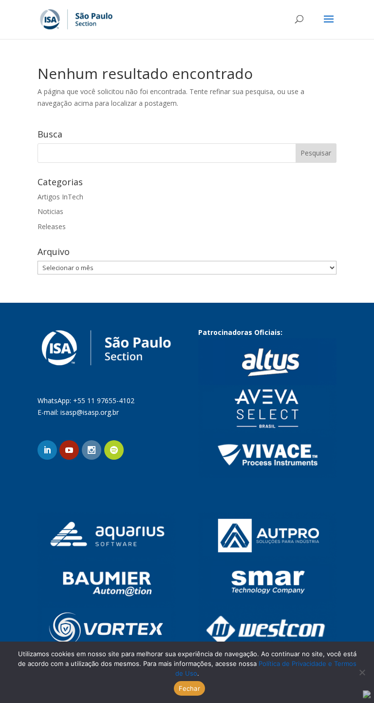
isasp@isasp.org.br (89, 412)
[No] (362, 672)
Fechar (189, 688)
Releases (51, 226)
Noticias (50, 211)
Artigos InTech (60, 196)
